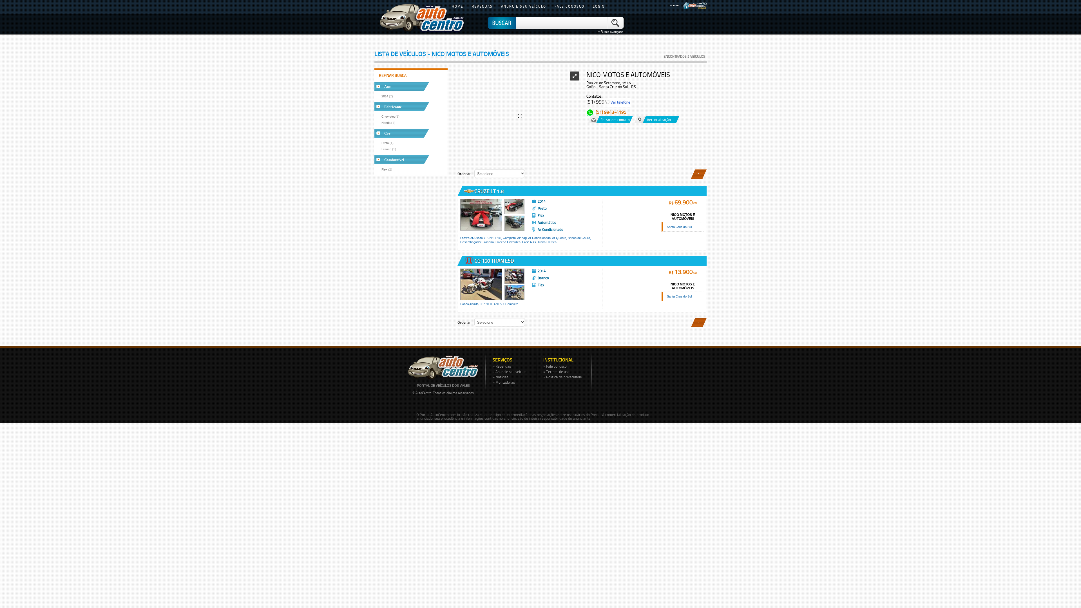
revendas (482, 6)
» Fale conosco (555, 366)
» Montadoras (504, 382)
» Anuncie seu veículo (509, 371)
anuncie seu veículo (523, 6)
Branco (388, 149)
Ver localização (659, 119)
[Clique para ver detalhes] (481, 215)
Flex (386, 169)
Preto (387, 143)
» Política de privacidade (562, 376)
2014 (387, 96)
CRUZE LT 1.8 (489, 191)
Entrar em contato (615, 119)
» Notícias (500, 376)
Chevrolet (390, 116)
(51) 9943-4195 (611, 112)
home (457, 6)
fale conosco (569, 6)
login (599, 6)
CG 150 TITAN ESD (494, 260)
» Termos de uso (556, 371)
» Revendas (502, 366)
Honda (388, 122)
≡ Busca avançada (611, 31)
